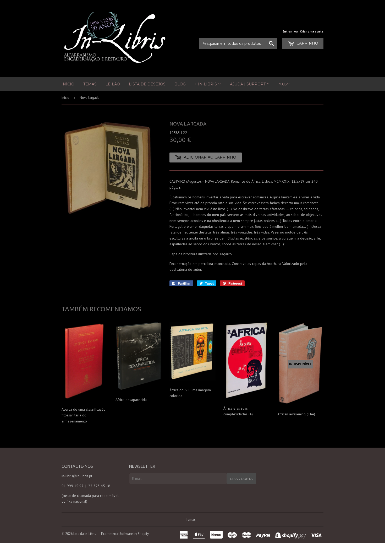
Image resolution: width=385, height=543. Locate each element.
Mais (283, 84)
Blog (180, 84)
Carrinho (306, 43)
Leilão (113, 84)
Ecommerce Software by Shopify (125, 533)
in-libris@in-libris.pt (77, 476)
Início (68, 84)
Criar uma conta (311, 31)
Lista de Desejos (147, 84)
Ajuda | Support (248, 84)
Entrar (287, 31)
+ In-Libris (206, 84)
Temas (90, 84)
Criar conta (241, 479)
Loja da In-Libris (84, 533)
